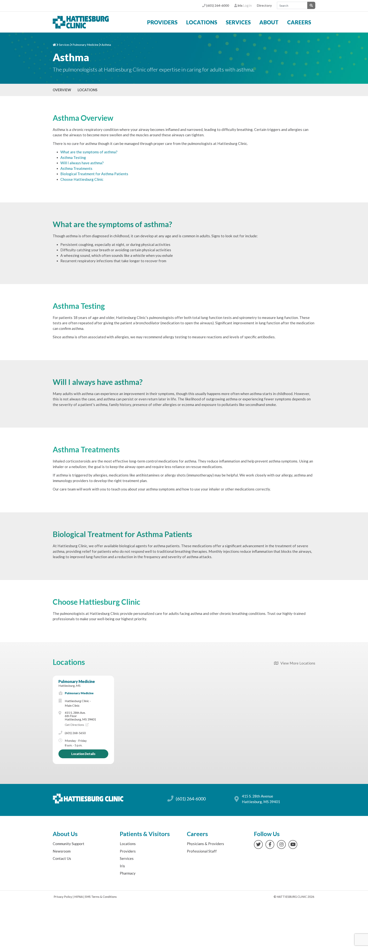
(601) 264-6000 (217, 5)
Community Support (68, 843)
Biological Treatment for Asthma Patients (94, 174)
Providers (162, 22)
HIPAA (78, 896)
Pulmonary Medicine (85, 44)
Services (238, 22)
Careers (299, 22)
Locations (201, 22)
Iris (122, 866)
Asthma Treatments (76, 168)
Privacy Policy (63, 896)
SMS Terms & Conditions (101, 896)
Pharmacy (128, 873)
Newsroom (62, 851)
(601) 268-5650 (75, 733)
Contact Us (62, 858)
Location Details (83, 754)
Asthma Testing (73, 157)
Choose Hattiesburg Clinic (81, 179)
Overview (62, 90)
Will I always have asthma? (82, 163)
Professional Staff (202, 851)
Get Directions (75, 724)
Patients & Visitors (145, 833)
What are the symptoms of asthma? (88, 152)
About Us (65, 833)
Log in (244, 5)
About (268, 22)
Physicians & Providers (205, 843)
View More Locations (296, 663)
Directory (264, 5)
